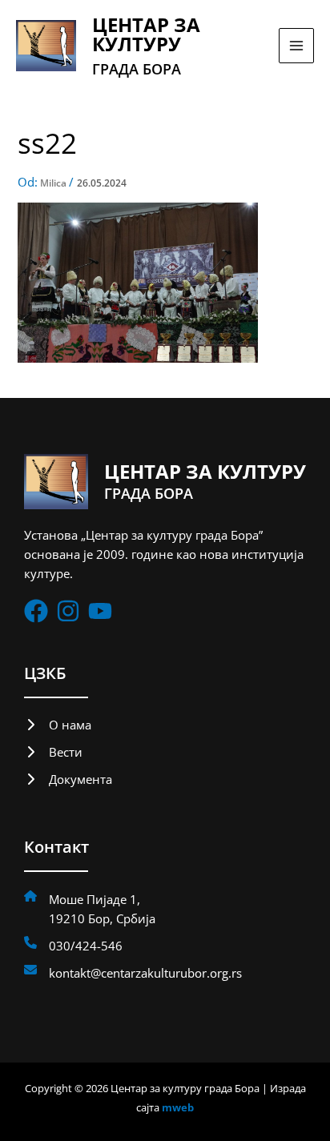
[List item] (36, 611)
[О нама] (57, 724)
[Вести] (53, 751)
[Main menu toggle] (296, 45)
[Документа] (68, 779)
